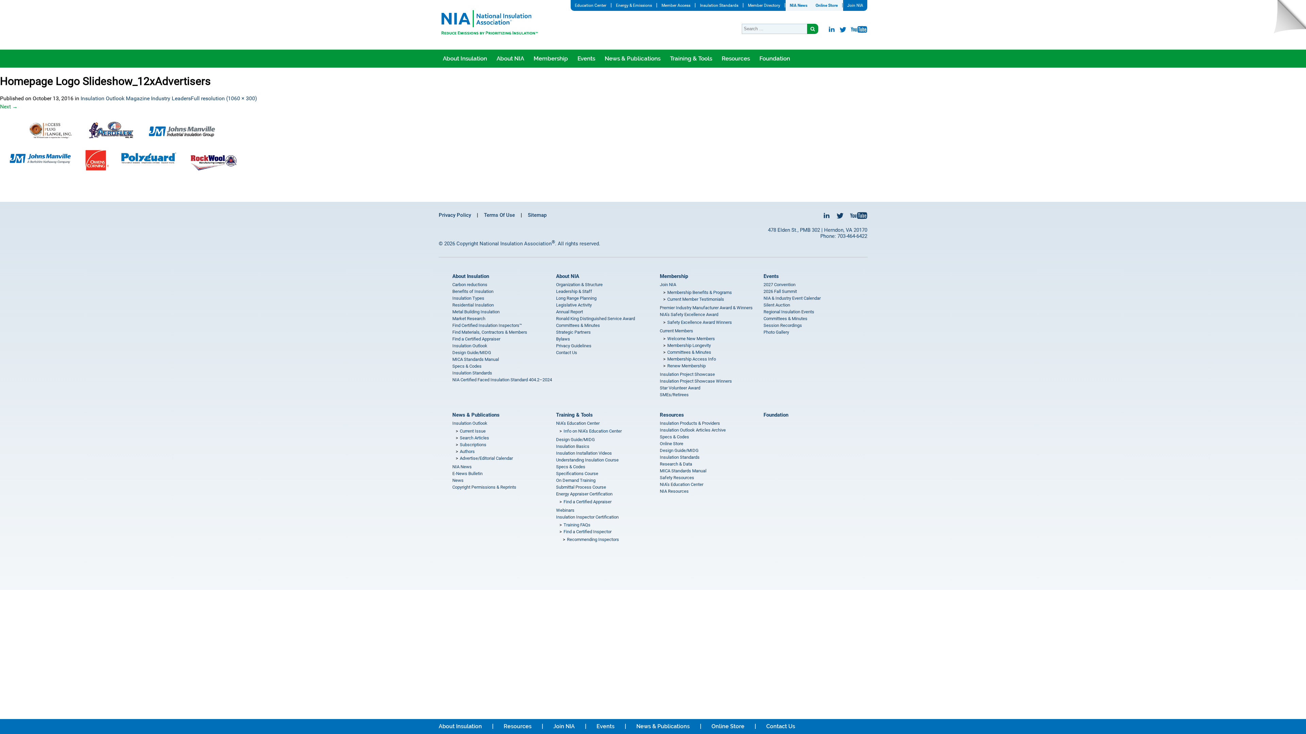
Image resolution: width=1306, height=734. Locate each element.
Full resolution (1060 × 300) (224, 98)
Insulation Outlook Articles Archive (693, 430)
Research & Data (676, 464)
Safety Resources (677, 477)
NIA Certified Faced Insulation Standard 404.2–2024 (502, 379)
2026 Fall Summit (780, 291)
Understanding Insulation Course (587, 459)
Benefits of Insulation (472, 291)
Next (9, 106)
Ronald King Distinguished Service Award (595, 318)
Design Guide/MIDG (471, 352)
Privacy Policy (455, 215)
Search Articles (474, 437)
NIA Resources (674, 491)
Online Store (827, 5)
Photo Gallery (776, 332)
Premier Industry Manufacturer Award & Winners (706, 307)
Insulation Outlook (469, 345)
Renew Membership (686, 365)
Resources (736, 58)
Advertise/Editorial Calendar (486, 458)
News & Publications (632, 58)
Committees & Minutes (578, 325)
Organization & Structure (579, 284)
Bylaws (563, 339)
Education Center (590, 5)
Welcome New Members (691, 338)
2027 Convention (780, 284)
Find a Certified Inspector (588, 531)
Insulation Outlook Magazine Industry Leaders (136, 98)
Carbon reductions (469, 284)
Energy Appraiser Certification (584, 493)
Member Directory (764, 5)
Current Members (676, 330)
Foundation (774, 58)
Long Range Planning (576, 298)
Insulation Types (468, 298)
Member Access (676, 5)
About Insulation (465, 58)
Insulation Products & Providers (690, 423)
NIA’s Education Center (578, 423)
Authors (467, 451)
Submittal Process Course (581, 487)
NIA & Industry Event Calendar (792, 298)
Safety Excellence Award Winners (699, 322)
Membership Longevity (689, 345)
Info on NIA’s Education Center (593, 431)
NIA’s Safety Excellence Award (689, 314)
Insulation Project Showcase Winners (696, 381)
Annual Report (569, 311)
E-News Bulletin (467, 473)
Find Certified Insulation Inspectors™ (487, 325)
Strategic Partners (573, 332)
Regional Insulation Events (789, 311)
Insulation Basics (572, 446)
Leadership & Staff (574, 291)
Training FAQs (577, 524)
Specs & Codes (467, 366)
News (458, 480)
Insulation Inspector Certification (587, 517)
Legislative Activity (574, 305)
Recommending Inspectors (593, 539)
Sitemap (537, 215)
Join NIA (855, 5)
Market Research (468, 318)
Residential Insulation (473, 305)
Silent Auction (777, 305)
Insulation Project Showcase (687, 374)
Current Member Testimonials (695, 299)
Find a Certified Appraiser (476, 339)
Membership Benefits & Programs (699, 292)
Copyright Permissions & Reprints (484, 487)
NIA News (798, 5)
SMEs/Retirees (674, 394)
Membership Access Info (691, 359)
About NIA (510, 58)
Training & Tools (691, 58)
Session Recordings (783, 325)
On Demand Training (576, 480)
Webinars (565, 510)
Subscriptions (473, 444)
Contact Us (566, 352)
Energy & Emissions (634, 5)
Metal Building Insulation (476, 311)
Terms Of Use (499, 215)
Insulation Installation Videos (584, 453)
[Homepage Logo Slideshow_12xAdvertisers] (653, 146)
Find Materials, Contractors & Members (489, 332)
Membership (551, 58)
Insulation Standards (719, 5)
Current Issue (473, 431)
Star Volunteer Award (680, 387)
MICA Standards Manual (475, 359)
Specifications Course (577, 473)
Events (586, 58)
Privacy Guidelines (573, 345)
